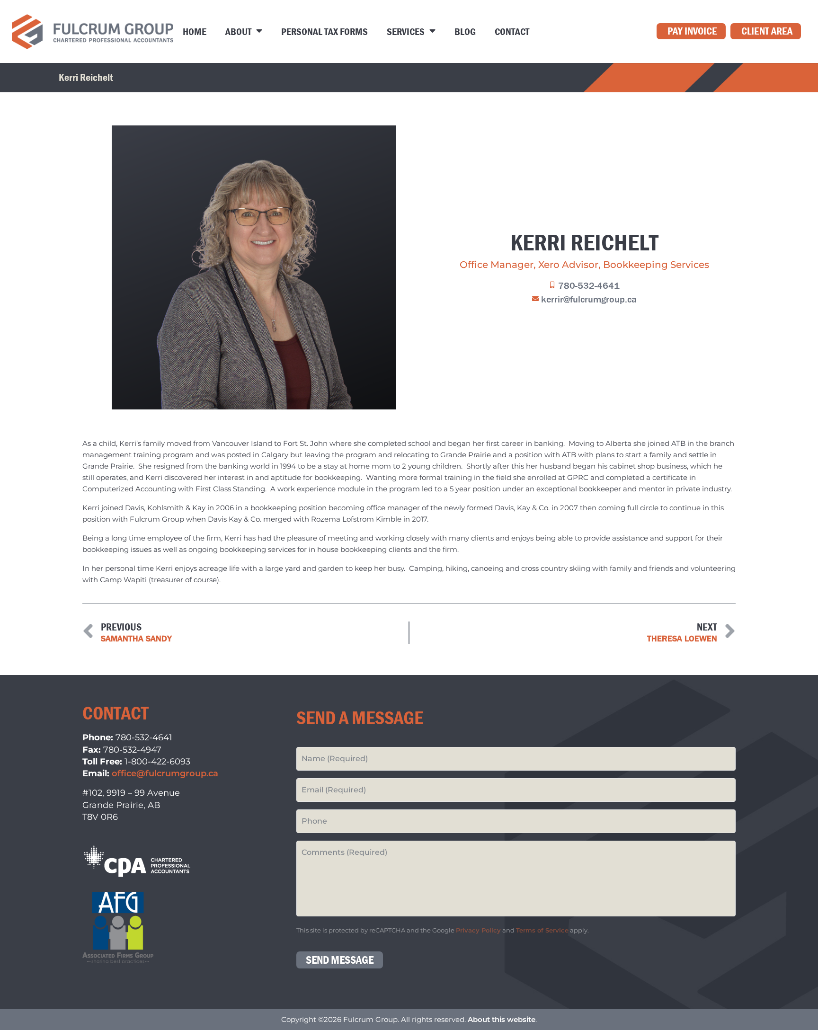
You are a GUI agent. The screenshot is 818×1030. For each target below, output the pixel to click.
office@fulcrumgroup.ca (165, 773)
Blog (465, 32)
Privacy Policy (478, 930)
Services (406, 32)
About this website (501, 1019)
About (238, 32)
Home (194, 32)
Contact (512, 32)
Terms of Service (542, 930)
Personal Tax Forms (324, 32)
